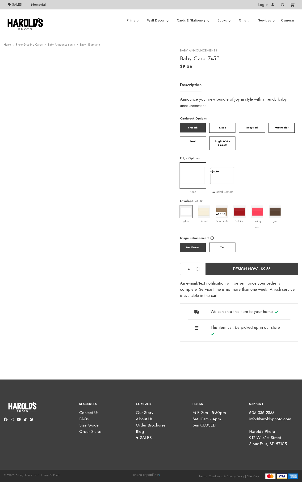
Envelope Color (191, 201)
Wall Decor (155, 20)
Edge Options (190, 158)
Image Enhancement (194, 238)
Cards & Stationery (191, 20)
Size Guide (89, 425)
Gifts (242, 20)
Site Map (253, 476)
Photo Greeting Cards (29, 45)
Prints (131, 20)
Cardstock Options (193, 118)
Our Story (144, 412)
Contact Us (88, 412)
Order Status (90, 431)
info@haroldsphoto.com (270, 419)
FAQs (84, 419)
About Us (144, 419)
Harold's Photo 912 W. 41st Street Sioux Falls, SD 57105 (268, 437)
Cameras (287, 20)
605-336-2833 (261, 412)
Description (190, 85)
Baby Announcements (61, 45)
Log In (263, 4)
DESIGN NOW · (247, 269)
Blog (140, 431)
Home (7, 45)
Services (264, 20)
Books (222, 20)
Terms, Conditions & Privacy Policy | (222, 476)
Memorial (38, 4)
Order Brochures (150, 425)
